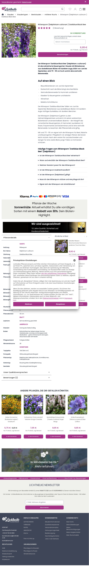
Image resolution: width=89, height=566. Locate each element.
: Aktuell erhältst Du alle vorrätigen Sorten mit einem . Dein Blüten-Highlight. (44, 211)
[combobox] (43, 9)
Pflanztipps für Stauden (31, 548)
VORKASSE (27, 525)
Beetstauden (36, 14)
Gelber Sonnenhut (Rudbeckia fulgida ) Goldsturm (11, 419)
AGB (3, 548)
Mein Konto (70, 522)
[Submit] (62, 9)
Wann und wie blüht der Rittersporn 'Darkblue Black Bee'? (62, 160)
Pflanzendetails (26, 237)
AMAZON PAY (28, 530)
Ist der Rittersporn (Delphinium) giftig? (55, 175)
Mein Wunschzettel (72, 535)
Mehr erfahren (44, 466)
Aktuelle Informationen (52, 522)
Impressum (6, 559)
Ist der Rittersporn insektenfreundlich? (55, 170)
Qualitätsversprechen (52, 525)
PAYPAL (26, 527)
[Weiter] (86, 236)
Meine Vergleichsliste (73, 532)
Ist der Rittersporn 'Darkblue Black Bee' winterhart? (60, 155)
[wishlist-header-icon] (70, 9)
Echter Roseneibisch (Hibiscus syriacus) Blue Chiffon (77, 419)
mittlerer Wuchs (51, 14)
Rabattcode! (27, 2)
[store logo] (9, 9)
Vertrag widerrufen (8, 557)
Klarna (26, 533)
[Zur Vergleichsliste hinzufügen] (66, 250)
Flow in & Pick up (29, 538)
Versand (84, 50)
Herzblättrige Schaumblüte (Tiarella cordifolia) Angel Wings (55, 419)
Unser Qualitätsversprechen (26, 372)
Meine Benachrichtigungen (73, 528)
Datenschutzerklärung (9, 551)
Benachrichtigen (62, 54)
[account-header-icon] (75, 9)
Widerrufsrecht (7, 554)
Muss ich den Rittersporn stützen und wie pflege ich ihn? (62, 179)
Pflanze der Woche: (44, 203)
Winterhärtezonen (29, 554)
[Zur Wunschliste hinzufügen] (57, 250)
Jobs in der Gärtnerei (52, 539)
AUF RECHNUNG (28, 522)
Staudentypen (22, 14)
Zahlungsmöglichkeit (52, 530)
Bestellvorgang (50, 533)
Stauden (10, 14)
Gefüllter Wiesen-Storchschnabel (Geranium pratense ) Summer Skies (78, 243)
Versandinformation (51, 527)
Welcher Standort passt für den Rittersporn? (57, 165)
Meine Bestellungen (72, 525)
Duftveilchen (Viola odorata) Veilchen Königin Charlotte (33, 418)
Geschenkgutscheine (52, 536)
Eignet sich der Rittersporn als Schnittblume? (57, 184)
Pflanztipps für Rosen (30, 551)
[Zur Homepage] (3, 14)
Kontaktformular (7, 541)
